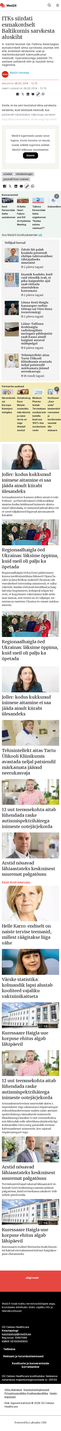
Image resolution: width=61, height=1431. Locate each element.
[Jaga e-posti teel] (32, 94)
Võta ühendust (13, 1389)
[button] (4, 196)
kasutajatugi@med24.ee (16, 1334)
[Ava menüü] (57, 5)
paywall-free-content (16, 179)
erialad (7, 174)
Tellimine (9, 1349)
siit (40, 235)
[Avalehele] (22, 5)
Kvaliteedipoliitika (37, 1393)
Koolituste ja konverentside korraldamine (30, 1365)
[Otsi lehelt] (49, 5)
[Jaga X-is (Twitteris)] (22, 94)
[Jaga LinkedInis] (27, 94)
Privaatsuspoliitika (15, 1393)
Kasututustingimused (36, 1389)
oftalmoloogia (24, 174)
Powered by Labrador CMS (31, 1422)
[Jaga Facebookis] (17, 94)
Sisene (30, 155)
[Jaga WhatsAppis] (43, 94)
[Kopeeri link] (38, 94)
